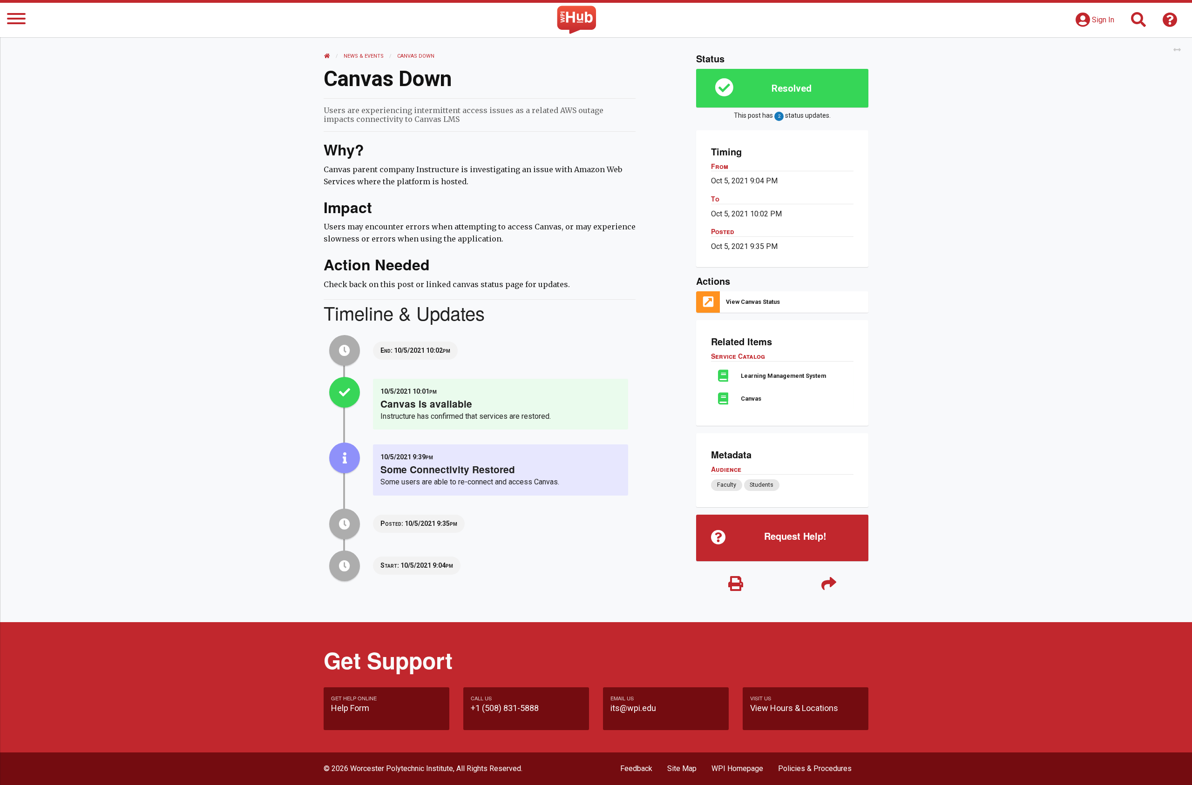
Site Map (682, 768)
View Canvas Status (753, 301)
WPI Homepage (737, 768)
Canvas (751, 398)
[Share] (828, 584)
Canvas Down (415, 56)
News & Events (364, 56)
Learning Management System (783, 375)
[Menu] (16, 20)
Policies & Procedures (815, 768)
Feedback (636, 768)
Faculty (726, 484)
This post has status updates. (782, 115)
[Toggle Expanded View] (1177, 50)
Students (761, 484)
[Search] (1138, 22)
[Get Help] (1170, 22)
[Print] (735, 584)
